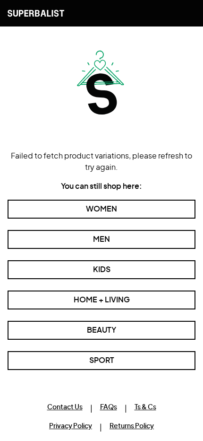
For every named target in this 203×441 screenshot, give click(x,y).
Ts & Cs (145, 407)
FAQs (108, 407)
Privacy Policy (70, 426)
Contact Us (65, 407)
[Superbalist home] (36, 13)
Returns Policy (132, 426)
